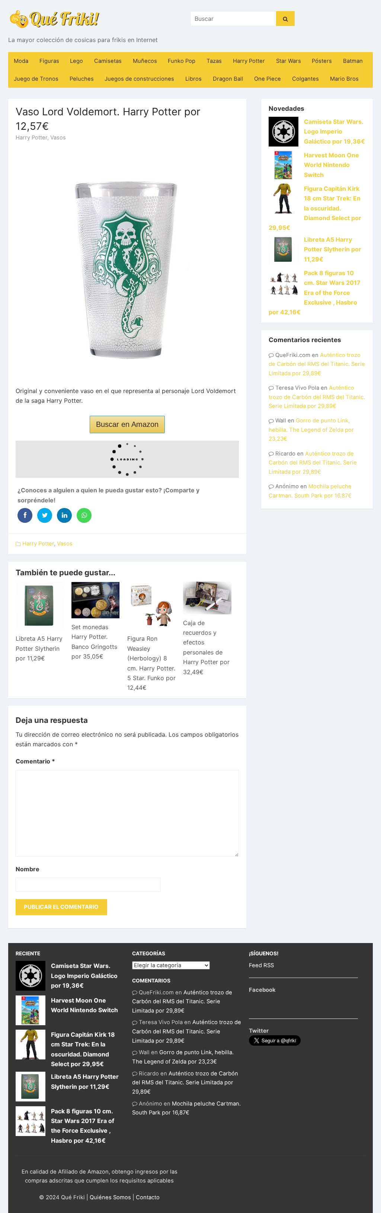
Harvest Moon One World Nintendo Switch (331, 164)
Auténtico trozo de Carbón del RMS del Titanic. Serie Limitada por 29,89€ (317, 364)
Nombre (27, 869)
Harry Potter (249, 61)
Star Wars (288, 61)
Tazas (214, 61)
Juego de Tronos (36, 78)
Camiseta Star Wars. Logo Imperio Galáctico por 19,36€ (334, 131)
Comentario (35, 761)
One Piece (267, 78)
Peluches (82, 78)
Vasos (58, 137)
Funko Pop (181, 61)
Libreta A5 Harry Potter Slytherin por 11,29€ (39, 648)
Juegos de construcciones (139, 78)
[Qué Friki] (54, 18)
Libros (193, 78)
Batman (353, 61)
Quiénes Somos (110, 1197)
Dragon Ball (228, 78)
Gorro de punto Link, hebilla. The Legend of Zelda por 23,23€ (311, 429)
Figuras (49, 61)
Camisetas (108, 61)
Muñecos (145, 61)
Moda (21, 61)
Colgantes (305, 78)
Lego (76, 61)
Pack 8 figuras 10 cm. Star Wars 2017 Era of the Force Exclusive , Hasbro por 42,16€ (315, 292)
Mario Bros (344, 78)
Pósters (322, 61)
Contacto (148, 1197)
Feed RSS (261, 965)
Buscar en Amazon (127, 424)
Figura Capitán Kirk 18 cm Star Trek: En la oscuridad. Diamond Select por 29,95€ (315, 208)
